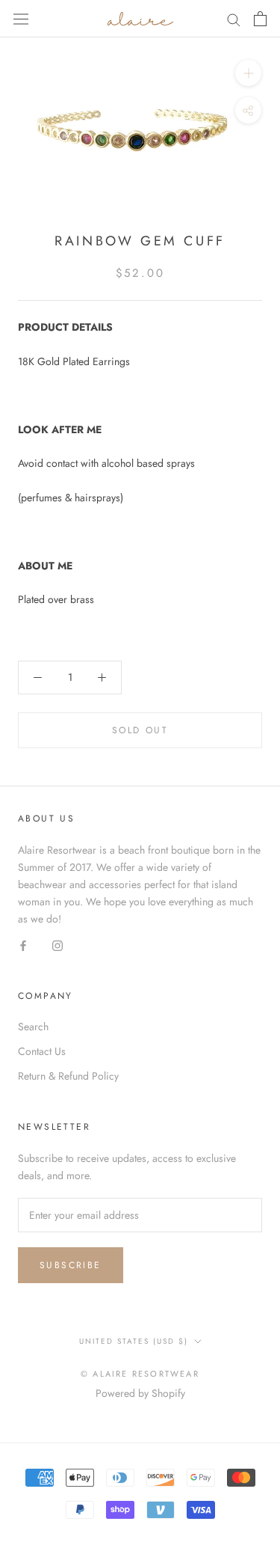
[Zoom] (248, 73)
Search (33, 1026)
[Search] (233, 18)
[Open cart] (260, 18)
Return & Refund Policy (68, 1075)
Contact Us (42, 1051)
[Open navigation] (20, 19)
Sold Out (140, 730)
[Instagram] (57, 944)
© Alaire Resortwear (140, 1374)
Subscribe (71, 1265)
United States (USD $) (133, 1341)
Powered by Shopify (140, 1393)
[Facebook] (23, 944)
